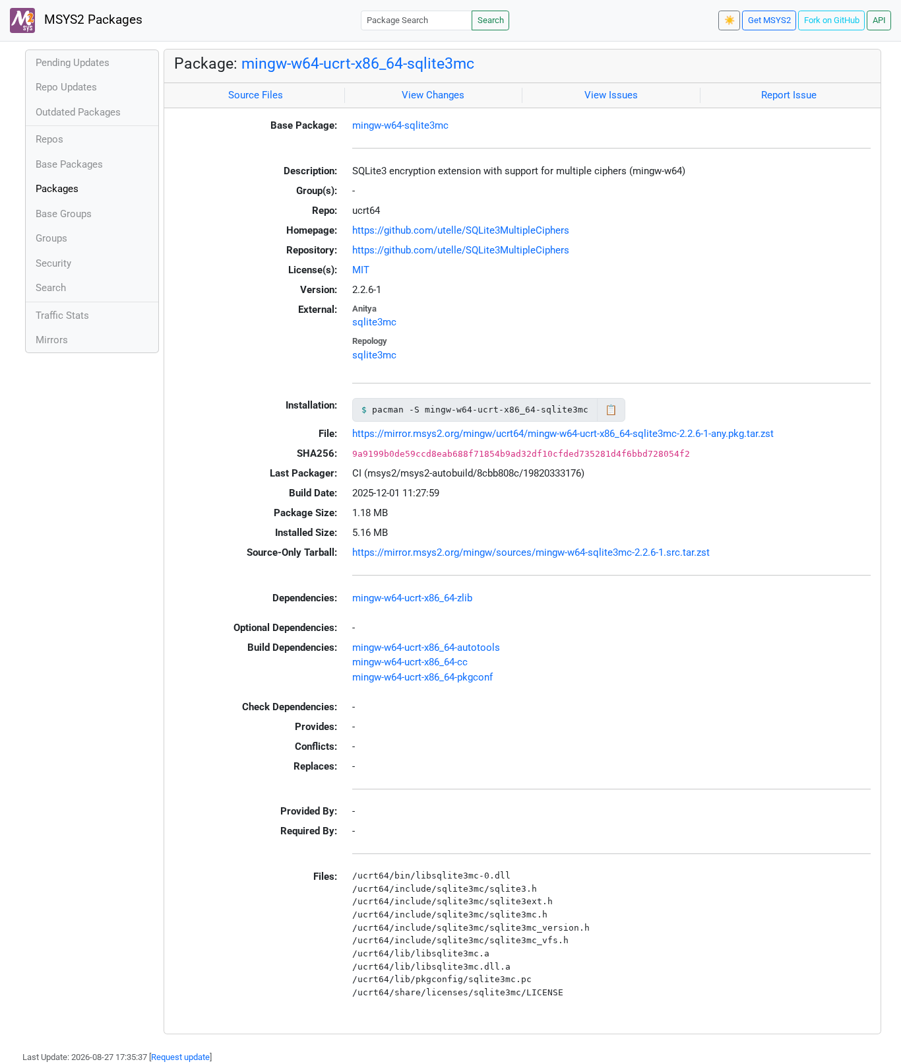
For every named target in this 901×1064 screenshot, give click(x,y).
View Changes (433, 95)
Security (53, 263)
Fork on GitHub (831, 20)
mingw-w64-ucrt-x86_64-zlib (412, 598)
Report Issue (789, 95)
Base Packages (69, 164)
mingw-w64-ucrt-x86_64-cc (410, 662)
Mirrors (52, 340)
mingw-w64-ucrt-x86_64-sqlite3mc (357, 63)
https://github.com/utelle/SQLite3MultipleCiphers (460, 230)
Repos (49, 139)
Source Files (255, 95)
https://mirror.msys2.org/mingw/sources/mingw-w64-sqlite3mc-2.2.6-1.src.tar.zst (531, 552)
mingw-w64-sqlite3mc (400, 125)
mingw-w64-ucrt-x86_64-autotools (426, 647)
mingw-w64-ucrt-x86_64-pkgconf (422, 677)
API (879, 20)
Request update (180, 1057)
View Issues (611, 95)
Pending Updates (72, 63)
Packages (57, 189)
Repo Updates (66, 87)
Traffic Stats (62, 315)
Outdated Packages (78, 112)
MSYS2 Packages (91, 20)
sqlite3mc (374, 322)
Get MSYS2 (769, 20)
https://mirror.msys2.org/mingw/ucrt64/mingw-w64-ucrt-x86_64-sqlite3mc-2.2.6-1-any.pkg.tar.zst (563, 434)
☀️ (729, 20)
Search (491, 20)
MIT (360, 270)
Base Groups (64, 214)
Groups (51, 238)
